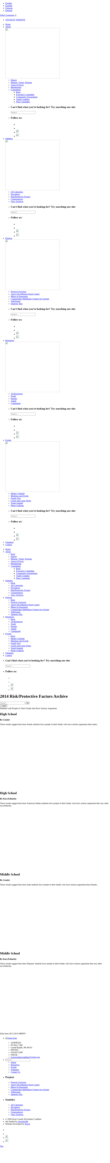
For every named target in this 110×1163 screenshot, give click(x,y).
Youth (13, 396)
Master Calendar (18, 493)
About (8, 27)
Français (8, 8)
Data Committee (23, 102)
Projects (8, 238)
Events (8, 440)
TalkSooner (16, 301)
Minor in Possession (19, 296)
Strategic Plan (16, 304)
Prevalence (15, 194)
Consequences (17, 199)
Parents (14, 398)
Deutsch (8, 10)
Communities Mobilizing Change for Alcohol (30, 299)
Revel (27, 1124)
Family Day (16, 498)
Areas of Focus (17, 85)
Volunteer (9, 542)
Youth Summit (17, 503)
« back (3, 706)
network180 (23, 1121)
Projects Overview (18, 291)
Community (16, 403)
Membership (16, 87)
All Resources (17, 394)
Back (18, 92)
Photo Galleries (17, 505)
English (8, 3)
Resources (9, 340)
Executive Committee (25, 94)
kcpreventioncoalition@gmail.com (25, 1057)
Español (8, 6)
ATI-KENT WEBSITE (15, 20)
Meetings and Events (19, 496)
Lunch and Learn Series (21, 501)
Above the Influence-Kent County (25, 294)
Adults (13, 401)
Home (8, 24)
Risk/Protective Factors (20, 197)
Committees (16, 90)
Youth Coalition (23, 99)
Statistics (9, 138)
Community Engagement (26, 97)
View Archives (17, 201)
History (14, 80)
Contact (8, 545)
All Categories (17, 192)
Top (1, 1146)
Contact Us (15, 1072)
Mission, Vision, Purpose (21, 82)
